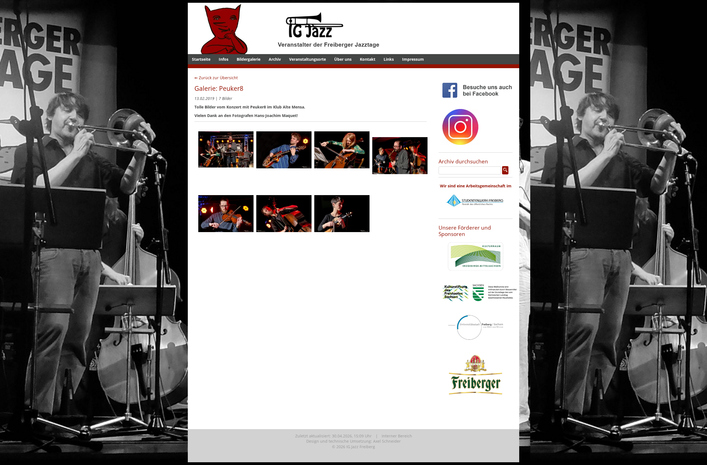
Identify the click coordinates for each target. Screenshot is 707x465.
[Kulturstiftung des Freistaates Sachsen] (479, 305)
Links (389, 59)
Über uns (343, 59)
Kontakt (367, 59)
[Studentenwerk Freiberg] (475, 213)
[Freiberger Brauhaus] (475, 408)
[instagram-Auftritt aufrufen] (460, 149)
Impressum (413, 59)
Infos (223, 59)
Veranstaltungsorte (307, 59)
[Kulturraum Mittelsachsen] (475, 274)
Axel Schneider (387, 441)
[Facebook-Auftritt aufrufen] (479, 102)
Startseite (201, 59)
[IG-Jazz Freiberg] (305, 51)
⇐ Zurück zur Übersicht (216, 77)
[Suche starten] (505, 170)
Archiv (275, 59)
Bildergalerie (248, 59)
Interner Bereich (397, 436)
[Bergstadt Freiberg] (475, 344)
